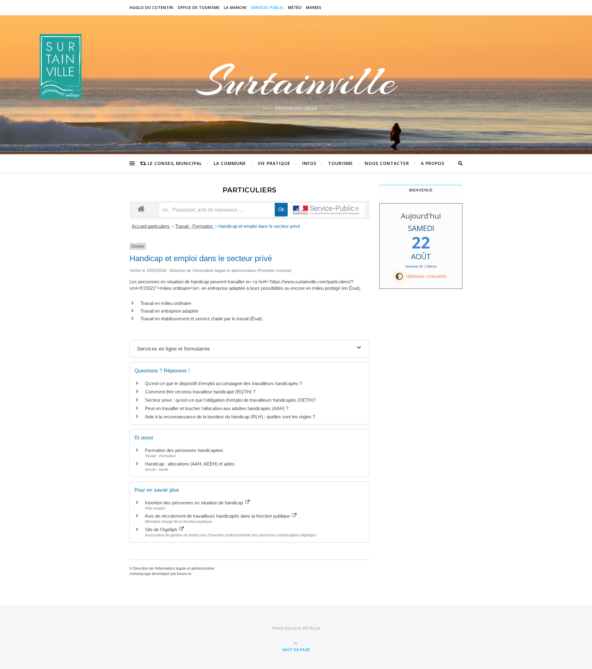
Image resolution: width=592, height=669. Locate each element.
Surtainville (296, 81)
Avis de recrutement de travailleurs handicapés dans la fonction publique (218, 516)
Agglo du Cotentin (151, 7)
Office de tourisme (199, 7)
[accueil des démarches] (141, 208)
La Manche (235, 7)
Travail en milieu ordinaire (165, 303)
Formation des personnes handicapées (184, 450)
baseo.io (184, 574)
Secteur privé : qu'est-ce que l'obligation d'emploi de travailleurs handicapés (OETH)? (230, 400)
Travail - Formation (194, 226)
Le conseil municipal (175, 163)
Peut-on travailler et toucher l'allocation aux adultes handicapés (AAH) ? (216, 408)
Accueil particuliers (151, 226)
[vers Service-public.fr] (326, 210)
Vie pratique (274, 163)
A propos (432, 163)
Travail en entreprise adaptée (169, 311)
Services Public (267, 7)
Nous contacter (387, 163)
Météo (295, 7)
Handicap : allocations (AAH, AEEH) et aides (190, 463)
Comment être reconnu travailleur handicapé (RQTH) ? (200, 391)
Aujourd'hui (421, 216)
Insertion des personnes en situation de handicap (194, 502)
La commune (230, 163)
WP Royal (311, 628)
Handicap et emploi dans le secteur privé (259, 226)
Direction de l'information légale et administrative (174, 568)
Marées (314, 7)
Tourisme (340, 163)
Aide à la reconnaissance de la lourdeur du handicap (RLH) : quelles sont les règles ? (230, 416)
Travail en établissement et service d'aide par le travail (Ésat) (201, 318)
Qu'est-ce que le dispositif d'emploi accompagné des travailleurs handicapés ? (223, 383)
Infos (309, 163)
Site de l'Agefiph (161, 529)
